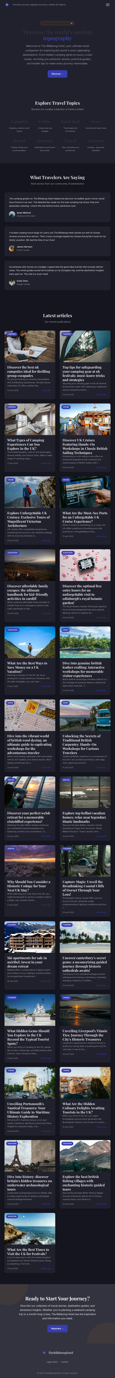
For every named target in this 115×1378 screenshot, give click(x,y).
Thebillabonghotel (60, 1352)
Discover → (57, 73)
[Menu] (108, 5)
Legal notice (52, 1362)
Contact (64, 1362)
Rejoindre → (57, 1328)
